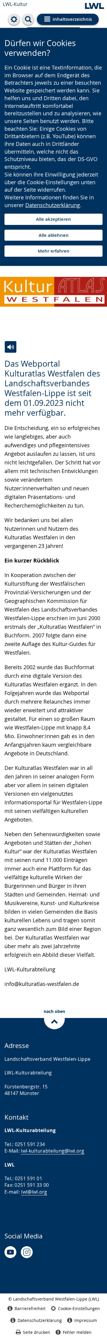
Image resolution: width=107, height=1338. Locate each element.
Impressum (85, 1320)
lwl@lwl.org (34, 1192)
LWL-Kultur (15, 4)
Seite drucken (36, 1332)
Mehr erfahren (54, 251)
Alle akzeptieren (53, 219)
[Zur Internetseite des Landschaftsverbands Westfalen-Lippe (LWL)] (94, 6)
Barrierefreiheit (30, 1308)
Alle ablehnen (54, 235)
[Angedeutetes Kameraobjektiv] (27, 1252)
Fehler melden (77, 1332)
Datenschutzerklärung (52, 205)
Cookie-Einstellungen (79, 1308)
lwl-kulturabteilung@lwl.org (52, 1151)
